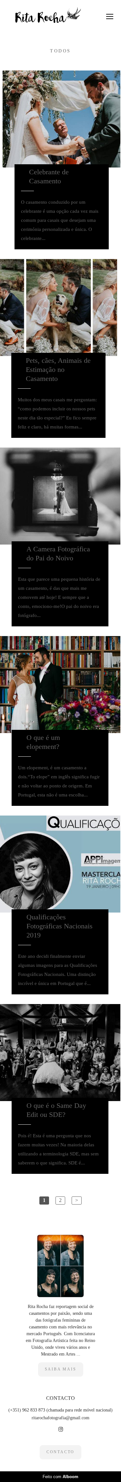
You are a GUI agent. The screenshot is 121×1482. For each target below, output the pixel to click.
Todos (60, 51)
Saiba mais (60, 1369)
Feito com (60, 1476)
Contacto (60, 1452)
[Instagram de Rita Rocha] (60, 1429)
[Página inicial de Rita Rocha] (46, 16)
